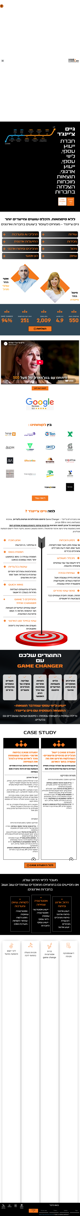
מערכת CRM (20, 924)
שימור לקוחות (20, 921)
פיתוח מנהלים (62, 918)
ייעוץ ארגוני (63, 911)
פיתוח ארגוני (62, 914)
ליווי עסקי (43, 919)
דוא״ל (15, 1207)
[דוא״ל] (15, 1205)
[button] (1, 6)
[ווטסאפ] (9, 1205)
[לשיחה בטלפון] (3, 1205)
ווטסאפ (10, 1207)
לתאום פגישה (21, 1207)
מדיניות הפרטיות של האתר (46, 1214)
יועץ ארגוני (63, 927)
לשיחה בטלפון (3, 1207)
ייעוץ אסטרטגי (40, 910)
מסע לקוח (21, 918)
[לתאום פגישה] (22, 1205)
